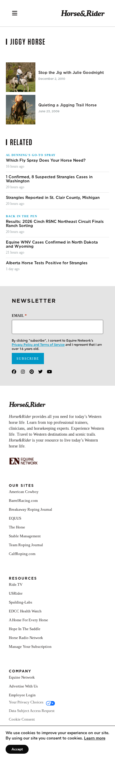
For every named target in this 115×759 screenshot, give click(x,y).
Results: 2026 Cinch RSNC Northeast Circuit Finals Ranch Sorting (55, 224)
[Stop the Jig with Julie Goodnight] (20, 77)
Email (19, 315)
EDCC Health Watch (25, 611)
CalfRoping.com (22, 554)
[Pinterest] (31, 371)
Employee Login (22, 695)
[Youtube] (49, 371)
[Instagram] (23, 371)
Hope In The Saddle (24, 629)
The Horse (17, 527)
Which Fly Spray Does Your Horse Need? (46, 160)
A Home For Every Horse (28, 620)
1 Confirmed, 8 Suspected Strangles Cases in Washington (49, 179)
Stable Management (25, 536)
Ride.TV (15, 584)
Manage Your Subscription (30, 646)
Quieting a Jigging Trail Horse (67, 105)
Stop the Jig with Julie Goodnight (71, 73)
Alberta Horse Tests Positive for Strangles (47, 263)
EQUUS (15, 518)
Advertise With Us (23, 686)
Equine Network (22, 677)
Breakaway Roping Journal (30, 509)
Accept (17, 749)
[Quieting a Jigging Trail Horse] (20, 109)
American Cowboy (24, 491)
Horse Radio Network (26, 637)
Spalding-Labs (20, 602)
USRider (15, 593)
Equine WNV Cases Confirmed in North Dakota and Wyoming (52, 244)
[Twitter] (40, 371)
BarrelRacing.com (23, 500)
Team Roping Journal (26, 545)
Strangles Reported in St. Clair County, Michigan (53, 198)
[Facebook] (14, 371)
